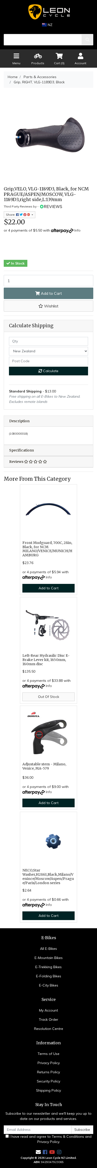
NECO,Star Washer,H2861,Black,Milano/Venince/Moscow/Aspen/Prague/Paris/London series (48, 876)
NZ (49, 25)
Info (77, 230)
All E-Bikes (48, 948)
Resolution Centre (48, 1028)
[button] (48, 306)
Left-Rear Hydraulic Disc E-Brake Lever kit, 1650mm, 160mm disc (46, 659)
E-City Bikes (48, 985)
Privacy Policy (49, 1063)
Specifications (21, 450)
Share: (11, 214)
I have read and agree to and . (50, 1139)
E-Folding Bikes (48, 976)
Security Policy (48, 1081)
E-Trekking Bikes (48, 967)
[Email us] (38, 1152)
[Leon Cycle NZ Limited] (48, 12)
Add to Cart (51, 293)
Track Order (48, 1019)
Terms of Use (48, 1053)
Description (19, 421)
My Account (48, 1010)
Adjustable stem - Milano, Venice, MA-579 (44, 766)
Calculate (50, 371)
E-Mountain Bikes (49, 958)
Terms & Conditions (68, 1136)
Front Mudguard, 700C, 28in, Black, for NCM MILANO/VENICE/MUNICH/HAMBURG (47, 548)
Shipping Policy (48, 1090)
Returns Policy (48, 1072)
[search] (87, 39)
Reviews (16, 461)
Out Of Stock (48, 696)
